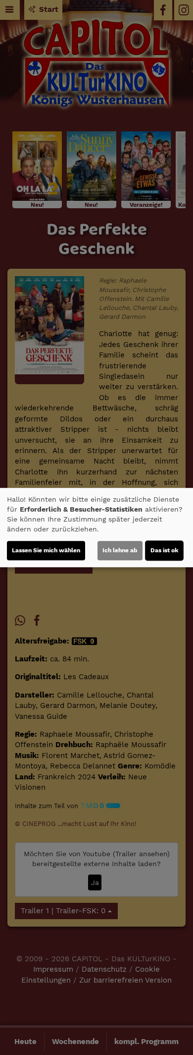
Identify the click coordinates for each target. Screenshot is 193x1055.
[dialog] (96, 527)
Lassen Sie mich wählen (46, 550)
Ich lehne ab (120, 550)
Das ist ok (164, 550)
